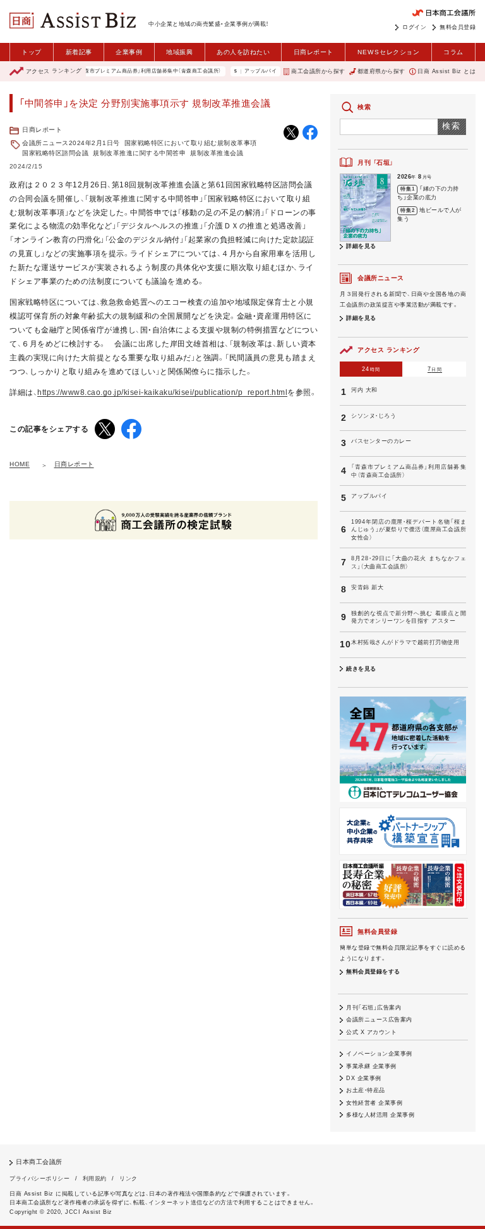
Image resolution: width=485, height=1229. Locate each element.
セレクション (388, 52)
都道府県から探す (381, 71)
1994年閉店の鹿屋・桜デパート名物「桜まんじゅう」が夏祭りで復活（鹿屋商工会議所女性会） (408, 530)
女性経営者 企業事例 (374, 1103)
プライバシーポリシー (39, 1178)
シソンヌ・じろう (373, 416)
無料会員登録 (458, 27)
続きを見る (361, 669)
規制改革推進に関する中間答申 (139, 153)
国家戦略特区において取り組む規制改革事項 (190, 142)
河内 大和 (364, 390)
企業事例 (129, 52)
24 (371, 369)
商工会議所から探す (318, 71)
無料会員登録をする (373, 971)
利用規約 (95, 1178)
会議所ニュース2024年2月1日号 (71, 142)
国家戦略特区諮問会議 (55, 153)
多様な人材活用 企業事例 (380, 1115)
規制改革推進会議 (216, 153)
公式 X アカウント (371, 1032)
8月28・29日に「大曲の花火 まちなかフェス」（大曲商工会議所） (408, 562)
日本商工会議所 (39, 1161)
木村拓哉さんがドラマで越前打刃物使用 (405, 642)
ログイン (414, 27)
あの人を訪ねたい (243, 52)
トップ (31, 52)
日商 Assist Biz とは (446, 71)
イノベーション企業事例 (379, 1053)
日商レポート (313, 52)
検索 (452, 126)
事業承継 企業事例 (371, 1066)
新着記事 (79, 52)
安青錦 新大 (367, 587)
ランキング (54, 71)
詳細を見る (361, 246)
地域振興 (179, 52)
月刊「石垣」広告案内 (373, 1007)
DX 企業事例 (363, 1078)
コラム (453, 52)
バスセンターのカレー (381, 441)
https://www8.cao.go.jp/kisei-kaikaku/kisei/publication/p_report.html (162, 392)
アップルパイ (247, 71)
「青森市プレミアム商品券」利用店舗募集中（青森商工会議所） (135, 71)
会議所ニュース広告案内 (379, 1019)
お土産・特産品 (365, 1090)
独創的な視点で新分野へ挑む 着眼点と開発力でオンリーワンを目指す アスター (408, 617)
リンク (128, 1178)
